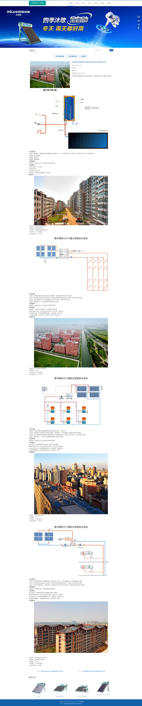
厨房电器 (83, 56)
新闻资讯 (96, 3)
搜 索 (111, 50)
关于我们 (77, 3)
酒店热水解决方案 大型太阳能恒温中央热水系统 (52, 671)
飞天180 (38, 696)
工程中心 (90, 3)
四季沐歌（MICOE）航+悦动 (103, 694)
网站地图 (81, 701)
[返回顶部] (139, 28)
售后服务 (102, 3)
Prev (32, 74)
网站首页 (71, 3)
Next (68, 74)
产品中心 (83, 3)
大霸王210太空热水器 (82, 696)
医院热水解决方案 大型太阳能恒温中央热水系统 (94, 671)
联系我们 (109, 3)
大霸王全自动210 (60, 696)
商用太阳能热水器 (73, 56)
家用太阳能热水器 (60, 56)
